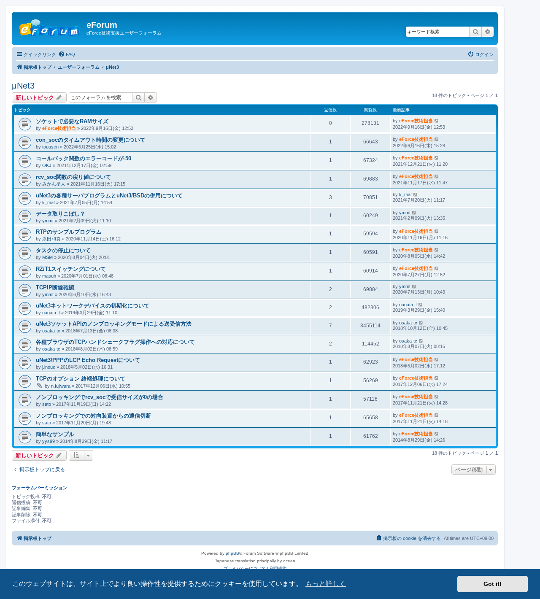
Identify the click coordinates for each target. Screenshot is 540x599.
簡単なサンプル (55, 434)
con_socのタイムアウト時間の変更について (91, 140)
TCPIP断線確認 (55, 287)
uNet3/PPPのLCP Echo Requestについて (88, 360)
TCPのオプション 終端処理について (80, 378)
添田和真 (51, 238)
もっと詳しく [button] (325, 583)
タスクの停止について (63, 250)
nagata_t (51, 312)
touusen (50, 146)
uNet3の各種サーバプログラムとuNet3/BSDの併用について (109, 195)
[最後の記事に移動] (437, 120)
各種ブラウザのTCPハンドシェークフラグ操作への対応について (115, 342)
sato (46, 404)
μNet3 (23, 85)
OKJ (46, 165)
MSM (47, 257)
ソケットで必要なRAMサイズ (72, 121)
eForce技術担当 (59, 128)
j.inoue (48, 367)
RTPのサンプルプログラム (69, 232)
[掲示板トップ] (50, 27)
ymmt (48, 220)
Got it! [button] (492, 583)
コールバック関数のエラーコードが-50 (83, 158)
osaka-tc (51, 330)
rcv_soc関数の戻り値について (73, 177)
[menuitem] (66, 54)
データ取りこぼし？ (60, 213)
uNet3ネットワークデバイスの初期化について (92, 305)
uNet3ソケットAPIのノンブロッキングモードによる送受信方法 (114, 324)
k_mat (48, 202)
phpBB (232, 553)
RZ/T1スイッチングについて (71, 269)
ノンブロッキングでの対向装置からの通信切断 (93, 416)
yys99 (48, 441)
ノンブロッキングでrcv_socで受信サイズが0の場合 (99, 397)
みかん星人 (53, 183)
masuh (49, 275)
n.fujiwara (60, 386)
